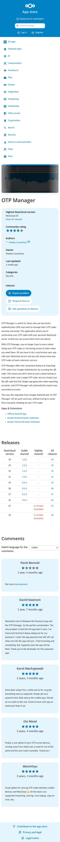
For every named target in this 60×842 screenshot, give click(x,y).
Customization (16, 63)
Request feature (21, 300)
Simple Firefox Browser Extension (25, 433)
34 (52, 474)
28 (52, 503)
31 (52, 492)
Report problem (21, 292)
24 (52, 530)
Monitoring (14, 99)
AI (9, 56)
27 (52, 509)
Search (12, 127)
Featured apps (16, 49)
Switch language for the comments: (14, 564)
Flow (10, 156)
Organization (15, 120)
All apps (12, 41)
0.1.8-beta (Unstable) (38, 522)
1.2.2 (23, 474)
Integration (14, 91)
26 (52, 515)
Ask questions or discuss (25, 308)
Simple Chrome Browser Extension (26, 437)
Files (10, 77)
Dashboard (14, 70)
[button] (6, 178)
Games (12, 84)
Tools (11, 149)
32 (52, 486)
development (24, 599)
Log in (21, 33)
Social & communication (21, 142)
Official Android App (18, 429)
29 (52, 497)
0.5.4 (23, 497)
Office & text (14, 113)
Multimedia (14, 106)
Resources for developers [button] (30, 19)
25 (52, 521)
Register (37, 33)
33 (52, 480)
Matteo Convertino (19, 242)
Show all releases (15, 219)
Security (12, 134)
